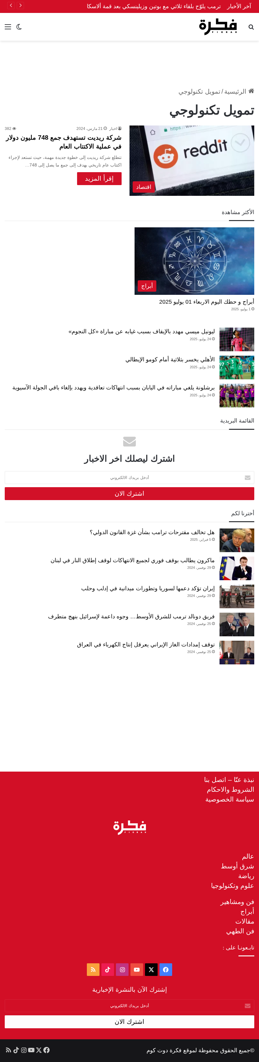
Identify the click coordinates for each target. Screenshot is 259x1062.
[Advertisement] (129, 61)
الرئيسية (236, 91)
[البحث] (251, 29)
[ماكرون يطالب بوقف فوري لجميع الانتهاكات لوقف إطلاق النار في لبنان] (237, 568)
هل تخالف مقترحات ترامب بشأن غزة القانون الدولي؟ (152, 532)
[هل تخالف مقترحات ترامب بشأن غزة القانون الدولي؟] (237, 540)
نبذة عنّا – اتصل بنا (229, 779)
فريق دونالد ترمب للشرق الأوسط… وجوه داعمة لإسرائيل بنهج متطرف (131, 616)
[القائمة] (8, 29)
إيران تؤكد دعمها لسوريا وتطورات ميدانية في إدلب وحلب (148, 588)
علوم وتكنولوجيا (232, 885)
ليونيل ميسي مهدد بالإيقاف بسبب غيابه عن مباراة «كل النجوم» (142, 331)
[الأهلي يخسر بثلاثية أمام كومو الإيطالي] (237, 367)
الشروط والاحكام (230, 789)
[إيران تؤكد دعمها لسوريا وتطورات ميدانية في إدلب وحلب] (237, 596)
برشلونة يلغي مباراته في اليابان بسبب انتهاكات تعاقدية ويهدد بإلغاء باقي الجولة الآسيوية (113, 387)
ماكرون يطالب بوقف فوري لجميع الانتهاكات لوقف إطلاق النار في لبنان (133, 560)
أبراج (247, 911)
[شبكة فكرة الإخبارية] (218, 26)
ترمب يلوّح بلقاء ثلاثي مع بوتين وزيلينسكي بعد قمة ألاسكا (154, 6)
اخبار (113, 128)
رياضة (246, 875)
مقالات (244, 921)
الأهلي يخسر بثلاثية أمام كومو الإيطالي (170, 359)
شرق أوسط (237, 866)
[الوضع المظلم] (19, 29)
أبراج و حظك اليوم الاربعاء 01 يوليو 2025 (206, 302)
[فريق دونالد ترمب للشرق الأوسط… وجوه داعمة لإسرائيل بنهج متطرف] (237, 624)
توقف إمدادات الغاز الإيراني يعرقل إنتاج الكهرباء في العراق (146, 644)
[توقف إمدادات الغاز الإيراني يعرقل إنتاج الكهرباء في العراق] (237, 652)
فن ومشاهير (237, 901)
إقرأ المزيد (99, 178)
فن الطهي (240, 931)
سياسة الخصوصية (229, 799)
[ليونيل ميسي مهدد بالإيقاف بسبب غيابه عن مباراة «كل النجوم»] (237, 339)
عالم (248, 856)
